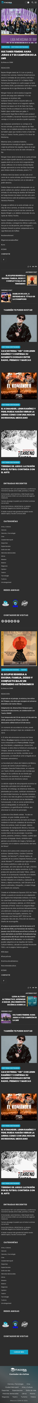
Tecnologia (5, 576)
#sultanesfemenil (7, 235)
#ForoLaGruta (6, 956)
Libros (3, 556)
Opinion (3, 569)
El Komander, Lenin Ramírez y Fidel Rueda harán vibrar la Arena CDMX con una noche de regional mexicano (18, 413)
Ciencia (3, 530)
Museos (3, 559)
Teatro (3, 572)
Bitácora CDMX (7, 62)
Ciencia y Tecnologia (8, 533)
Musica (3, 563)
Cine (2, 536)
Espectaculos (6, 546)
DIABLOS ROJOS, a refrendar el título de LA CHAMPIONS (24, 296)
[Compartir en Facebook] (3, 259)
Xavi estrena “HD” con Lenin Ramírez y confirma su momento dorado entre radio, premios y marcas (18, 356)
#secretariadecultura (8, 966)
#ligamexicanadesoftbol (9, 240)
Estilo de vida (5, 550)
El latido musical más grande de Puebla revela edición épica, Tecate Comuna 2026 (17, 512)
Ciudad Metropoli (7, 540)
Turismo (4, 579)
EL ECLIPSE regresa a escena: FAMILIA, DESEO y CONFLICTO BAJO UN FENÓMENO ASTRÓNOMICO (13, 279)
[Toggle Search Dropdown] (32, 2)
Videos (33, 1397)
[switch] (27, 2)
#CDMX (4, 249)
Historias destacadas (20, 47)
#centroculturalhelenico (9, 961)
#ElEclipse (4, 952)
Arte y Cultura (6, 527)
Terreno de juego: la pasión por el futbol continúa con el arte (18, 469)
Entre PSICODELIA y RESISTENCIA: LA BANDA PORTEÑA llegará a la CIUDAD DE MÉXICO (16, 507)
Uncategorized (6, 582)
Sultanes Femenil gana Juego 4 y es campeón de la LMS (25, 1018)
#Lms (3, 245)
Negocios (4, 566)
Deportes (5, 47)
